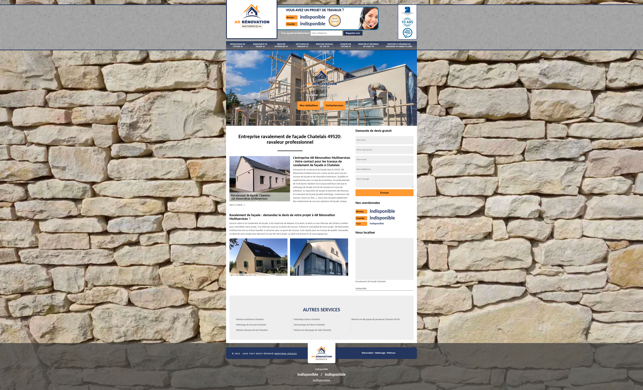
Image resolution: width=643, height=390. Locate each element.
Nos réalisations (309, 105)
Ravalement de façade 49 (260, 45)
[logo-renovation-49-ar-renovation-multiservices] (321, 353)
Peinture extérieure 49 (281, 45)
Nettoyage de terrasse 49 (302, 45)
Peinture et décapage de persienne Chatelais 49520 (375, 319)
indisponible (312, 17)
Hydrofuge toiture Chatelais (307, 319)
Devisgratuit (334, 20)
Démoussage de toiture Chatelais (309, 325)
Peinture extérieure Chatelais (250, 319)
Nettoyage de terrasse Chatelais (251, 325)
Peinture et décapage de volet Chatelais (312, 330)
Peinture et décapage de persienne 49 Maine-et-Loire (399, 45)
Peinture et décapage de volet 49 (368, 45)
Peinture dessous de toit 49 (324, 45)
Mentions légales (286, 354)
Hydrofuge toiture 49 (345, 45)
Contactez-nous (334, 105)
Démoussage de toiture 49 (237, 45)
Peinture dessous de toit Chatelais (252, 330)
